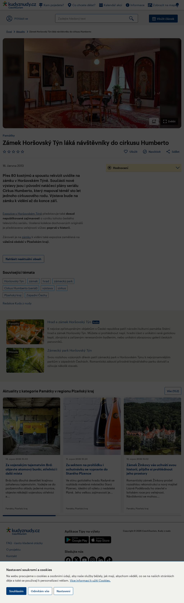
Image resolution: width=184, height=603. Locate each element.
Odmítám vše (40, 591)
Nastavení (63, 591)
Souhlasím (16, 591)
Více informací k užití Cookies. (90, 580)
